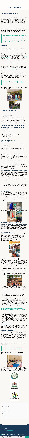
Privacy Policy (18, 434)
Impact (15, 434)
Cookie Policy (22, 434)
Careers (26, 434)
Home (12, 5)
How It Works (11, 434)
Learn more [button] (2, 437)
